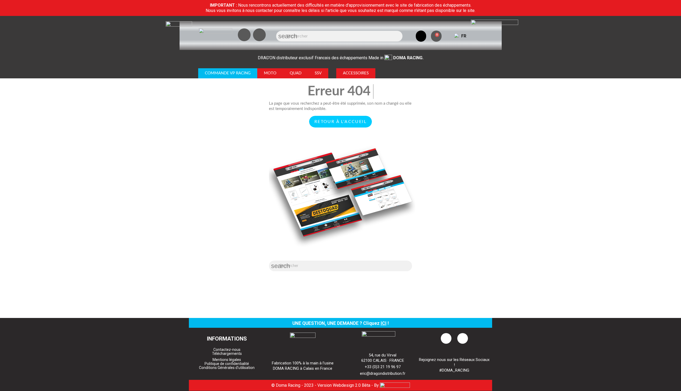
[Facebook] (259, 34)
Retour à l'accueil (340, 122)
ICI (384, 323)
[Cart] (436, 36)
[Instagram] (244, 34)
